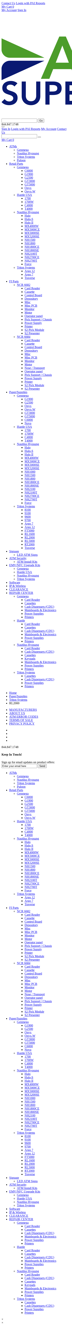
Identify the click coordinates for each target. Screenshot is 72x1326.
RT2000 (30, 544)
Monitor (29, 309)
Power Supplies (34, 613)
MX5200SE (32, 236)
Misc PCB (31, 305)
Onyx (28, 188)
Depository (31, 298)
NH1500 (30, 239)
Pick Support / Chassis (38, 319)
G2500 (29, 177)
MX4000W (32, 226)
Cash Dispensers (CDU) (39, 606)
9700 (28, 520)
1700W (29, 201)
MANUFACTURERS (23, 709)
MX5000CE (32, 229)
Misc (28, 302)
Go (41, 120)
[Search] (39, 137)
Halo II (29, 222)
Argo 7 (29, 274)
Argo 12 (30, 271)
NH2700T (31, 260)
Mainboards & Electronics (40, 610)
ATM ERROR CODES (23, 716)
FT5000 (29, 530)
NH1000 (30, 471)
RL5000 (30, 541)
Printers (29, 617)
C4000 (29, 205)
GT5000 (30, 184)
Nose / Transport (35, 368)
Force (28, 264)
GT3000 (30, 181)
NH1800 (30, 243)
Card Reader (32, 288)
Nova (28, 423)
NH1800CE (32, 246)
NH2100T (31, 253)
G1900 (29, 174)
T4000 (29, 208)
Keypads (30, 658)
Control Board (33, 295)
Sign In (21, 10)
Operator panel (34, 316)
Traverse (30, 278)
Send (42, 766)
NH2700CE (32, 257)
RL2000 (30, 537)
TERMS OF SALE (21, 720)
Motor (28, 312)
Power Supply (33, 323)
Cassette (30, 291)
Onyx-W (30, 191)
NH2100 (30, 489)
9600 (28, 516)
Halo (28, 215)
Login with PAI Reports (30, 3)
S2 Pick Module (34, 329)
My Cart (7, 6)
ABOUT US (17, 713)
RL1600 (30, 534)
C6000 (29, 170)
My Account (9, 10)
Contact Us (8, 3)
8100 (28, 509)
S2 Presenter (32, 333)
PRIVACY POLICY (22, 723)
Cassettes (30, 603)
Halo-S (29, 219)
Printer (29, 326)
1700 (28, 198)
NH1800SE (32, 250)
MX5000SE (32, 233)
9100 (28, 513)
